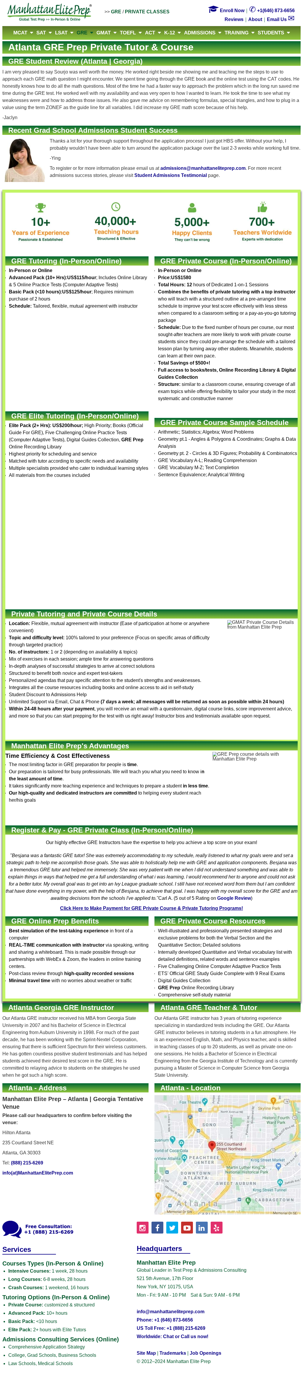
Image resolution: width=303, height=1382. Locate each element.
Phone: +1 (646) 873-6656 (165, 1319)
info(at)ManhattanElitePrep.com (37, 1172)
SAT (41, 33)
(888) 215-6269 (27, 1162)
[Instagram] (143, 1228)
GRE (116, 11)
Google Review (234, 898)
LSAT (61, 33)
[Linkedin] (202, 1228)
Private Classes (147, 11)
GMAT (103, 33)
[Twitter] (172, 1228)
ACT (150, 33)
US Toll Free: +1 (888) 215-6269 (171, 1328)
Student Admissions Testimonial (170, 175)
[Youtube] (187, 1228)
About (255, 19)
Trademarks (172, 1353)
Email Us (281, 19)
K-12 (169, 33)
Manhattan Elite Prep (50, 12)
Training (237, 33)
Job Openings (205, 1353)
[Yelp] (217, 1228)
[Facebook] (157, 1228)
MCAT (20, 33)
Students (271, 33)
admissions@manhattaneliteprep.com (203, 168)
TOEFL (128, 33)
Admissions (199, 33)
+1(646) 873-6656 (272, 10)
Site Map (146, 1353)
